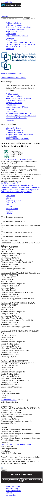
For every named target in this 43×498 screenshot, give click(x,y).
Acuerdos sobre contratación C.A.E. (19, 42)
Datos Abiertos (11, 137)
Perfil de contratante (13, 23)
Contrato (9, 206)
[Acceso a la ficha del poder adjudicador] (13, 157)
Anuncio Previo (12, 209)
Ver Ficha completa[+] (9, 183)
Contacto (4, 16)
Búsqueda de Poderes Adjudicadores (19, 134)
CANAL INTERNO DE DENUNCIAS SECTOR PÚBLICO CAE (21, 45)
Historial (9, 213)
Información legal (12, 488)
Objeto (8, 198)
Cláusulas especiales (13, 200)
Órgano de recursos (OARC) (17, 36)
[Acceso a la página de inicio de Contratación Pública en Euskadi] (2, 468)
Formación (10, 49)
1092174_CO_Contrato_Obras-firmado (16, 444)
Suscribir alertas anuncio (10, 185)
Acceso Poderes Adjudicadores (17, 139)
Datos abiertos (11, 40)
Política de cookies (13, 486)
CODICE (9, 211)
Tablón (8, 204)
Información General (13, 128)
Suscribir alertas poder (29, 185)
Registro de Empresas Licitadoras (18, 27)
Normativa (10, 38)
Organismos (10, 196)
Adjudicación (11, 202)
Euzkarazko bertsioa (13, 491)
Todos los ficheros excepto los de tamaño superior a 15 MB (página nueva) (19, 190)
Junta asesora (11, 34)
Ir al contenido (6, 2)
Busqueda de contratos (14, 132)
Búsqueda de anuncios (14, 130)
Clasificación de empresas (15, 29)
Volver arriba (11, 495)
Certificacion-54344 (8, 400)
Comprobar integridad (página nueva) (15, 187)
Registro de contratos (14, 31)
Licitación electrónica (14, 25)
